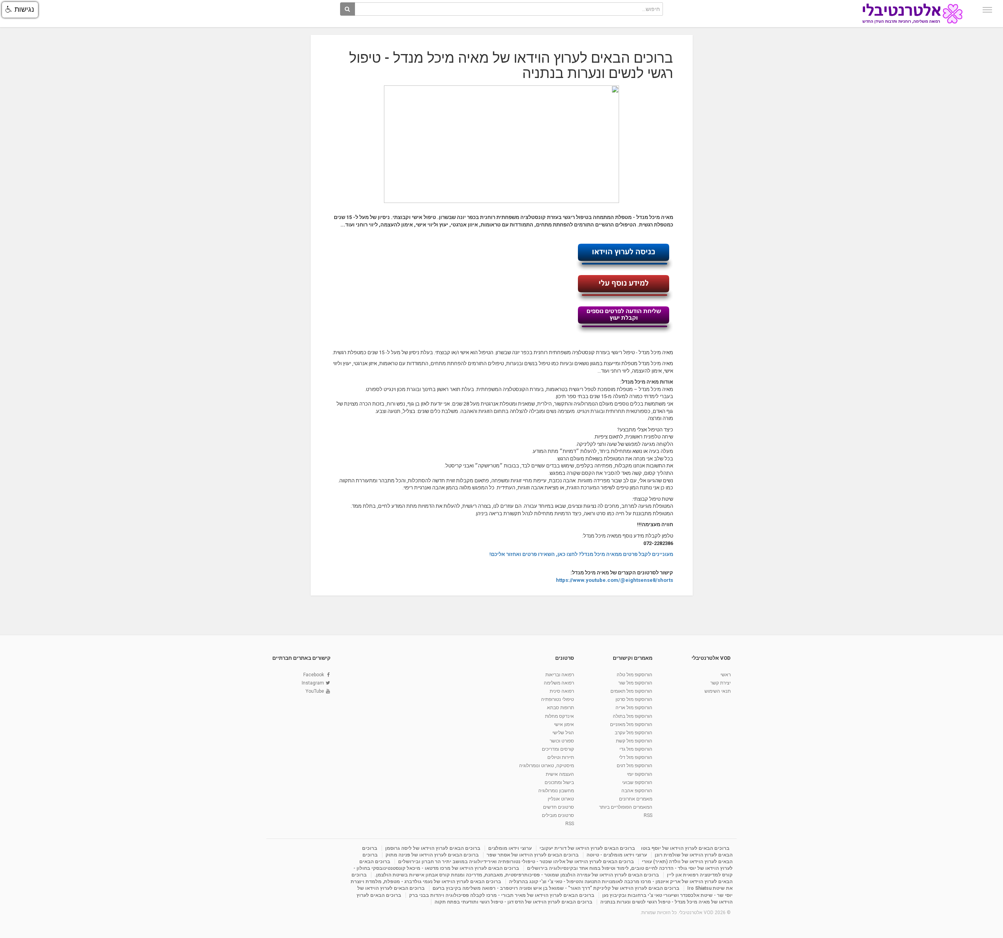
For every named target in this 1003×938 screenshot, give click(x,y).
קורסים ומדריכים (558, 749)
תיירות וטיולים (560, 757)
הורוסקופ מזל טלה (634, 674)
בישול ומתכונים (559, 782)
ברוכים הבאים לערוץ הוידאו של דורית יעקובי (587, 848)
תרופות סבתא (560, 707)
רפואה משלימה (559, 683)
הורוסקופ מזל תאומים (631, 691)
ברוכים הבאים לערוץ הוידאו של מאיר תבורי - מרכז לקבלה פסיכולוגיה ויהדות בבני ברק (501, 895)
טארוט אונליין (561, 799)
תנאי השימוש (717, 691)
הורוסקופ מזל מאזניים (631, 724)
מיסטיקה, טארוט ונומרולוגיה (546, 765)
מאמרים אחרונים (635, 799)
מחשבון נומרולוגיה (556, 790)
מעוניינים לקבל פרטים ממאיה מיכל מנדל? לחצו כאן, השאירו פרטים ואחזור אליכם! (581, 554)
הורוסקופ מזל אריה (634, 707)
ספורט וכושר (562, 741)
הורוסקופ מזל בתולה (632, 716)
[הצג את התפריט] (987, 10)
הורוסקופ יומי (639, 774)
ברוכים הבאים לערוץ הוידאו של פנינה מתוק (432, 855)
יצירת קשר (720, 683)
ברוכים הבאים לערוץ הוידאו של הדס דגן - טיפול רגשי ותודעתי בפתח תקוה (513, 902)
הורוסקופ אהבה (636, 790)
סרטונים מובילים (558, 815)
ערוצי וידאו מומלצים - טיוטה (617, 855)
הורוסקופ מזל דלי (635, 757)
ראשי (726, 674)
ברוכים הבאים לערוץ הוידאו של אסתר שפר (533, 855)
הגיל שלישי (563, 732)
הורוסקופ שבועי (637, 782)
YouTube (315, 691)
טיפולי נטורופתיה (557, 699)
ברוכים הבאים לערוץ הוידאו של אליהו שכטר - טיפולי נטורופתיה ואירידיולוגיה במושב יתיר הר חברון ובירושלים (516, 861)
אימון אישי (564, 724)
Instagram (313, 683)
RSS (648, 815)
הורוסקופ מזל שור (635, 683)
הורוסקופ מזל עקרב (633, 732)
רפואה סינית (562, 691)
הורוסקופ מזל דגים (634, 765)
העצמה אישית (560, 774)
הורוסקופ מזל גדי (635, 749)
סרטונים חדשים (558, 807)
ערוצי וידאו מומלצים (510, 848)
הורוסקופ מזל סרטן (634, 699)
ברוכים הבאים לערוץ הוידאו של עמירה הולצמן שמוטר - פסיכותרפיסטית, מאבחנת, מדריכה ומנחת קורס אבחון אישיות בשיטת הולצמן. (517, 875)
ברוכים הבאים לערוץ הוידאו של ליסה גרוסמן (432, 848)
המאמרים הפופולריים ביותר (625, 807)
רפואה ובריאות (559, 674)
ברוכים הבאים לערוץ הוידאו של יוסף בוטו (685, 848)
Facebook (313, 674)
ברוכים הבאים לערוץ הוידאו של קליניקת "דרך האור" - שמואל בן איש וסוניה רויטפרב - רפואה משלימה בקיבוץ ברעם (556, 888)
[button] (20, 10)
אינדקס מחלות (559, 716)
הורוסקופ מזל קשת (634, 741)
